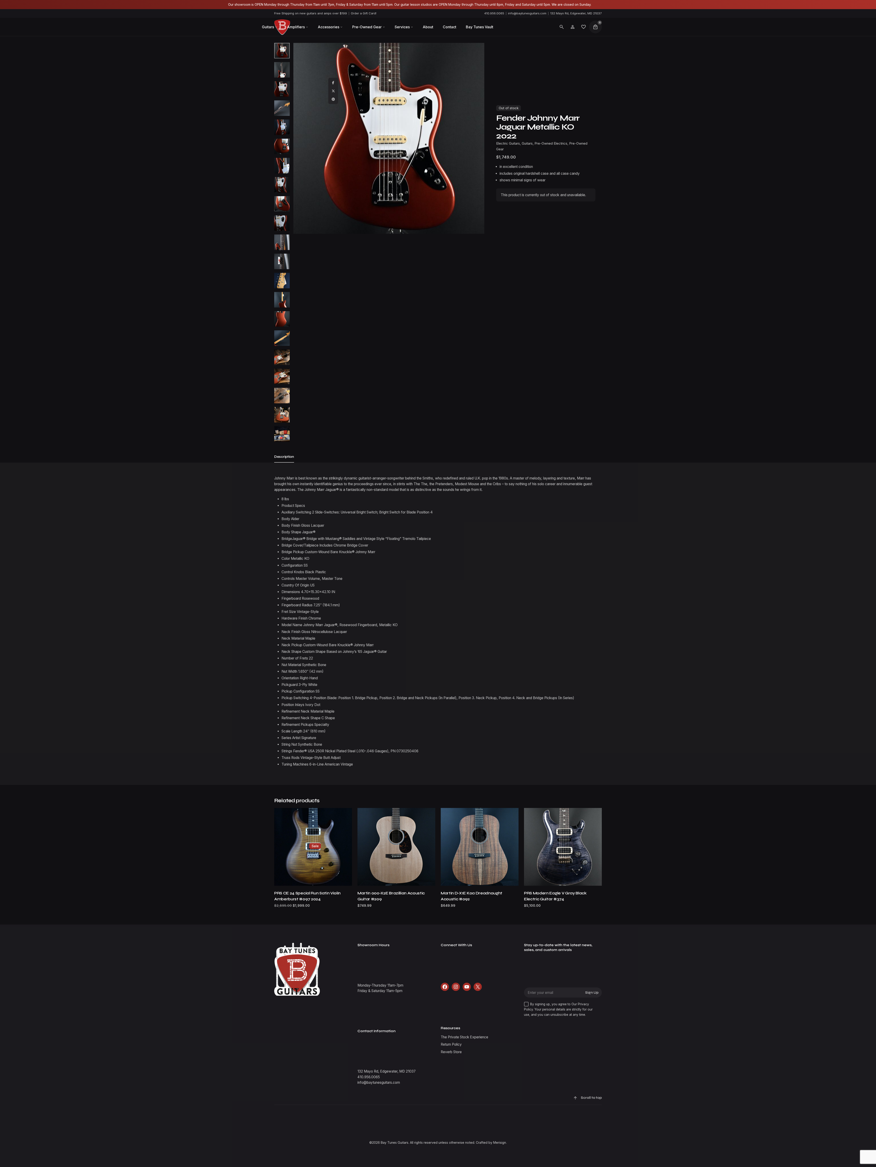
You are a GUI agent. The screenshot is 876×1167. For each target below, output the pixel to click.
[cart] (595, 27)
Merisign (499, 1142)
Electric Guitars (789, 1127)
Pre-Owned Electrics (550, 143)
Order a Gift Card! (363, 13)
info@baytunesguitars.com (527, 13)
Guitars (808, 1127)
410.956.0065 (494, 13)
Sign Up (592, 993)
